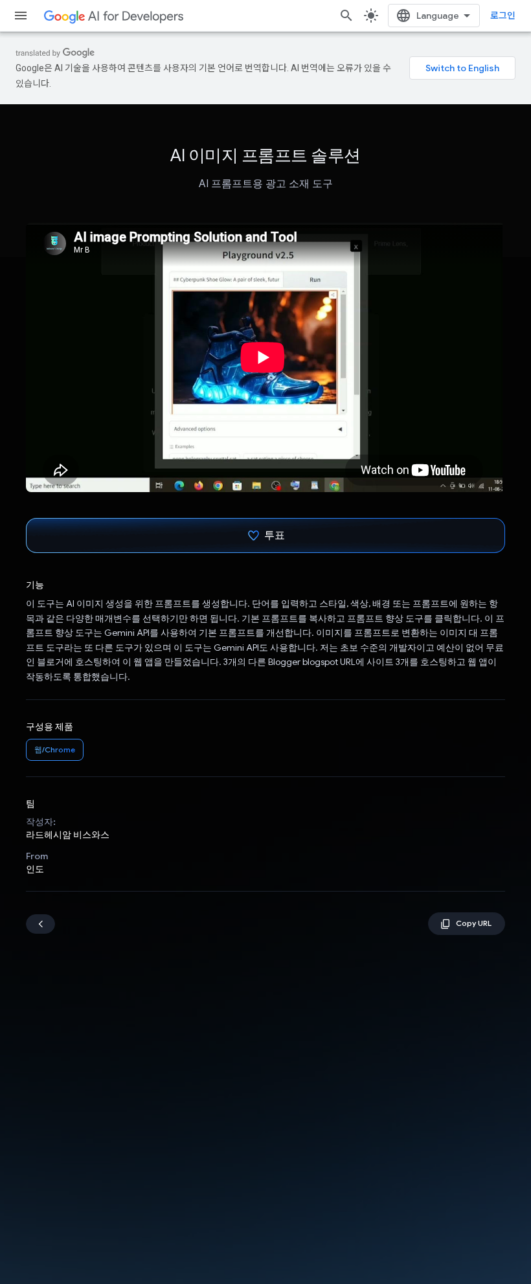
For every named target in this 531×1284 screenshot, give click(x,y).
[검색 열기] (346, 15)
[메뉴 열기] (21, 15)
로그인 (502, 15)
